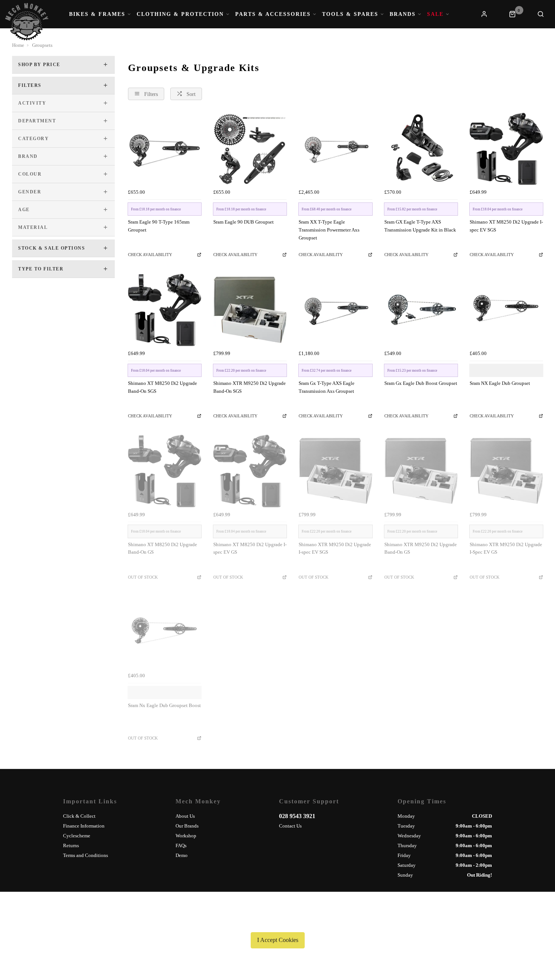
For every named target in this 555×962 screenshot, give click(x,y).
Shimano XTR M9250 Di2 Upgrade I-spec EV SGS (335, 548)
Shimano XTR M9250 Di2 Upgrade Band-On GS (420, 548)
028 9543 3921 (297, 816)
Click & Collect (79, 816)
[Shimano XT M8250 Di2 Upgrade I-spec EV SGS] (506, 148)
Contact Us (290, 826)
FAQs (181, 845)
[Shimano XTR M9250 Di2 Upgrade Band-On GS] (421, 471)
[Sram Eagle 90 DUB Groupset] (250, 148)
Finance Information (84, 826)
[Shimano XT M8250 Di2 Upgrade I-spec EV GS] (250, 471)
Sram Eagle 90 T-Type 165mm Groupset (159, 226)
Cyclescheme (76, 835)
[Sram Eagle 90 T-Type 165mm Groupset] (164, 148)
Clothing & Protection (180, 14)
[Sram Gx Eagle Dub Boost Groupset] (421, 309)
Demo (182, 855)
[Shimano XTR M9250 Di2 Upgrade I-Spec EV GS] (506, 471)
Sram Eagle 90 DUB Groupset (243, 222)
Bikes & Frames (97, 14)
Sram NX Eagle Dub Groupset (500, 383)
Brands (403, 14)
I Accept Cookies (277, 940)
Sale (435, 14)
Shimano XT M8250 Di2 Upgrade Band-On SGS (162, 387)
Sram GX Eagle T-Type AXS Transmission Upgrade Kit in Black (420, 226)
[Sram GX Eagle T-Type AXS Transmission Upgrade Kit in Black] (421, 148)
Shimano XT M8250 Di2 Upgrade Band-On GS (162, 548)
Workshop (186, 835)
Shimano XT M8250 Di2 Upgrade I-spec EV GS (250, 548)
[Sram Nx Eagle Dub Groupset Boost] (164, 632)
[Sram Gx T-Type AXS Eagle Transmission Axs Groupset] (335, 309)
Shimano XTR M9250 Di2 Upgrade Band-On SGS (249, 387)
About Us (185, 816)
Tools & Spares (350, 14)
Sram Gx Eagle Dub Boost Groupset (420, 383)
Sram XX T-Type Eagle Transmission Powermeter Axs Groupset (329, 229)
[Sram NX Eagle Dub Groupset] (506, 309)
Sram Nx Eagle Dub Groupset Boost (164, 705)
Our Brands (187, 826)
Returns (71, 845)
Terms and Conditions (85, 855)
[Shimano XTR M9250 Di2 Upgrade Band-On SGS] (250, 309)
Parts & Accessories (273, 14)
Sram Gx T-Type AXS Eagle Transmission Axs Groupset (327, 387)
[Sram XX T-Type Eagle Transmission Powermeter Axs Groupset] (335, 148)
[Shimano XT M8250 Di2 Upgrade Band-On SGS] (164, 309)
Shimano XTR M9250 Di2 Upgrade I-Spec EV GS (506, 548)
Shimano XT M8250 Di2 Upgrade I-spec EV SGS (506, 226)
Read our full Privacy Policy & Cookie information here (277, 922)
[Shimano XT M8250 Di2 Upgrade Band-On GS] (164, 471)
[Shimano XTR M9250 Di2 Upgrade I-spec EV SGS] (335, 471)
